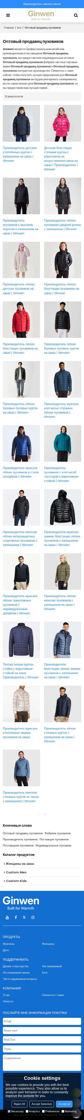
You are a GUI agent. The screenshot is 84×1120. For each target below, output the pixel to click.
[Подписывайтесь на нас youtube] (7, 917)
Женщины (48, 944)
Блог (45, 972)
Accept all (64, 1104)
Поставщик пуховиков (54, 839)
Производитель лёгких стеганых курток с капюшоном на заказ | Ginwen (60, 734)
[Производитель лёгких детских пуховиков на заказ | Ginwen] (21, 260)
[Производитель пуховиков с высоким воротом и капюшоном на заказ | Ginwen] (21, 196)
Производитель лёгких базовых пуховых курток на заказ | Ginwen (61, 348)
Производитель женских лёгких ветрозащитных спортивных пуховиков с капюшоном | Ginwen (20, 538)
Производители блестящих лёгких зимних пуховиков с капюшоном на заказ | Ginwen (62, 670)
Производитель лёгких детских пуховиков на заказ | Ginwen (19, 288)
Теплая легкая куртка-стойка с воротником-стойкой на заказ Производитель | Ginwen (21, 670)
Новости (8, 1001)
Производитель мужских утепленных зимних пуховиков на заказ (20, 732)
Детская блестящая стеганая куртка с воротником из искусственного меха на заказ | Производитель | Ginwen (61, 158)
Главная (9, 27)
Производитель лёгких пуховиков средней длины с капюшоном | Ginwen (62, 224)
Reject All (19, 1104)
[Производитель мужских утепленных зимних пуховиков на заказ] (21, 704)
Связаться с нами (53, 995)
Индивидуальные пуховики (53, 845)
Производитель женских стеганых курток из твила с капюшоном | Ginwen (21, 796)
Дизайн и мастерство (16, 966)
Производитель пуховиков (20, 839)
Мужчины (8, 944)
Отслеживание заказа (16, 972)
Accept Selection (42, 1104)
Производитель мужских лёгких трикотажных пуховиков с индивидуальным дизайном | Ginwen (20, 604)
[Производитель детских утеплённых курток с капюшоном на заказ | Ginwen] (21, 123)
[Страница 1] (38, 814)
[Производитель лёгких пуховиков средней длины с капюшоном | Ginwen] (62, 196)
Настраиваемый (52, 966)
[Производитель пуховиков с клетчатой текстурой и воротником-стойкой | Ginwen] (62, 443)
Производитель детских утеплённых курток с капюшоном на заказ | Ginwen (20, 154)
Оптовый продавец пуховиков (23, 833)
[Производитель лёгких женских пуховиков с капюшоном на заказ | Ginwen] (62, 571)
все (19, 27)
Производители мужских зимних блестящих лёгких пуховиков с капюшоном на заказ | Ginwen (62, 538)
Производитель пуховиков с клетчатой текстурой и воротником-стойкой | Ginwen (61, 474)
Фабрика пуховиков (58, 833)
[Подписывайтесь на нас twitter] (24, 917)
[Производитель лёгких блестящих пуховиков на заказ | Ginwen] (62, 260)
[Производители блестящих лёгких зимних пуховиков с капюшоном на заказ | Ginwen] (62, 640)
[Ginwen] (42, 15)
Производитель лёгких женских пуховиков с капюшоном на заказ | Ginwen (60, 602)
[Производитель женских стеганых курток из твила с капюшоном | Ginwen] (21, 768)
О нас (6, 995)
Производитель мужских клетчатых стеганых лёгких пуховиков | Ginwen (61, 410)
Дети (6, 950)
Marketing (70, 1111)
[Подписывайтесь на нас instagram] (33, 917)
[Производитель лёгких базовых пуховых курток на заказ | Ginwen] (62, 320)
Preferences (52, 1111)
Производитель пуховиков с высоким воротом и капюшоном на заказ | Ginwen (20, 226)
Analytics (34, 1111)
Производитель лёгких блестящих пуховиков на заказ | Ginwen (61, 288)
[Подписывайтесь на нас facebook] (15, 917)
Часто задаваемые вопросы (20, 979)
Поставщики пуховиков (18, 845)
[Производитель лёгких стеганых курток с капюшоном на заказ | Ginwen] (62, 704)
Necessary (17, 1111)
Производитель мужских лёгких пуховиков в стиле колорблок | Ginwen (21, 472)
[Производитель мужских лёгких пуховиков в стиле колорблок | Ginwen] (21, 443)
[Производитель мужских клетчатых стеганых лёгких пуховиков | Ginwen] (62, 379)
